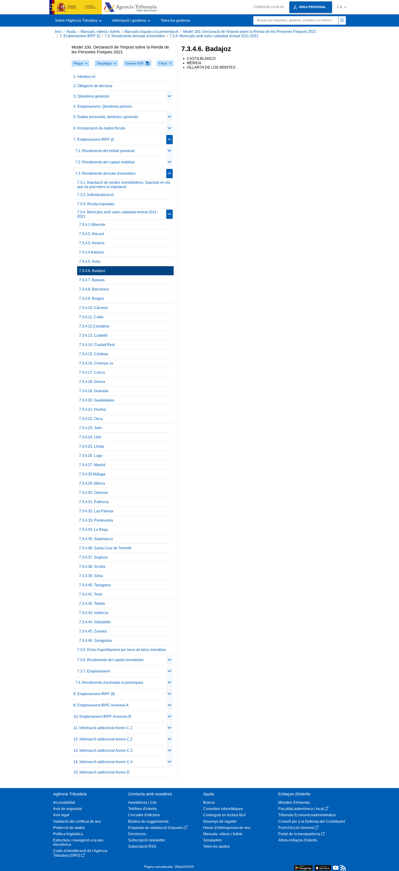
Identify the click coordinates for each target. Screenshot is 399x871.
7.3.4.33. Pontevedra (96, 520)
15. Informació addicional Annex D (101, 772)
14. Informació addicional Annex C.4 (103, 762)
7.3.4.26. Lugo (90, 456)
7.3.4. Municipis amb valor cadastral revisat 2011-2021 (213, 36)
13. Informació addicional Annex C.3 (103, 750)
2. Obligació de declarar (92, 86)
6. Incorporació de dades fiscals (99, 128)
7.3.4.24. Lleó (90, 437)
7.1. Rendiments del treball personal (104, 151)
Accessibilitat (64, 802)
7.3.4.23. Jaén (90, 428)
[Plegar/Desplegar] (169, 96)
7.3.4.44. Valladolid (94, 622)
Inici (58, 32)
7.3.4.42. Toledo (92, 603)
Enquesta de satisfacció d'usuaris (155, 828)
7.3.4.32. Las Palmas (96, 511)
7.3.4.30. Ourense (93, 493)
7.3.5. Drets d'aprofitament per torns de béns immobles (121, 650)
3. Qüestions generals (91, 96)
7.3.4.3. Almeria (91, 243)
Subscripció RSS (142, 846)
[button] (342, 7)
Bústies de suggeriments (148, 821)
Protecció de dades (69, 828)
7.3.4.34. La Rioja (93, 530)
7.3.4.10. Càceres (93, 308)
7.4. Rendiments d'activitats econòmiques (109, 683)
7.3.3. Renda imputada (95, 204)
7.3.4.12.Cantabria (94, 326)
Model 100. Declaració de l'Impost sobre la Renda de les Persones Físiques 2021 (249, 32)
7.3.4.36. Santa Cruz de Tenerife (105, 548)
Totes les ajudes (216, 846)
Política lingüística (68, 834)
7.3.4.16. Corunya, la (96, 363)
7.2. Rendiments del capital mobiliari (105, 162)
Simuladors (212, 840)
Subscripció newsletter (146, 840)
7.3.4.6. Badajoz (92, 271)
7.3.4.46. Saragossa (95, 640)
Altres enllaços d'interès (297, 840)
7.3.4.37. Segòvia (93, 557)
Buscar (209, 802)
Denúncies (137, 834)
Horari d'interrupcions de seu (226, 828)
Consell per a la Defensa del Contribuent (311, 821)
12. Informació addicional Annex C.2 (103, 739)
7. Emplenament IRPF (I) (80, 36)
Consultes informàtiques (223, 809)
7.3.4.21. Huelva (92, 409)
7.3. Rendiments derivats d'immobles (135, 36)
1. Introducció (84, 77)
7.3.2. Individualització (95, 195)
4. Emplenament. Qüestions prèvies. (103, 106)
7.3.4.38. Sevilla (92, 566)
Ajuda (71, 32)
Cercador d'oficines (144, 815)
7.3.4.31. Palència (94, 502)
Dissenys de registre (220, 821)
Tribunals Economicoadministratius (307, 815)
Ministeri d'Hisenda (294, 802)
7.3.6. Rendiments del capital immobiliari (110, 660)
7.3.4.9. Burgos (91, 298)
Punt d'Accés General (296, 828)
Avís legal (61, 815)
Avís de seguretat (67, 809)
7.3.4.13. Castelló (93, 335)
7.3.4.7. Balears (92, 280)
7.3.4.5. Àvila (89, 261)
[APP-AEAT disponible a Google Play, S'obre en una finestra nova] (303, 867)
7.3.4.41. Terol (90, 594)
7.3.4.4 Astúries (91, 252)
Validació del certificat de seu (77, 821)
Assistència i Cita (142, 802)
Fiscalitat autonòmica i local (301, 809)
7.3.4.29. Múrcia (92, 483)
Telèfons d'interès (142, 809)
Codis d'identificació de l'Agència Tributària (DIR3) (80, 853)
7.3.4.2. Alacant (91, 234)
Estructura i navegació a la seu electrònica (78, 842)
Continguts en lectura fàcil (224, 815)
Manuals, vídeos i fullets (100, 32)
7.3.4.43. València (93, 613)
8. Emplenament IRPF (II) (94, 694)
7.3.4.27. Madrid (92, 465)
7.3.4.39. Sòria (91, 576)
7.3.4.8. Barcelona (94, 289)
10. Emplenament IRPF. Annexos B (102, 716)
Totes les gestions (175, 20)
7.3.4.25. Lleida (91, 446)
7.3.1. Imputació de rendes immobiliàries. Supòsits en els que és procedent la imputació (123, 184)
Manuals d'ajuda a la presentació (151, 32)
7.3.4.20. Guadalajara (96, 400)
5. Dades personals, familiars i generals (105, 117)
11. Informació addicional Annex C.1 (102, 728)
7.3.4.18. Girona (92, 382)
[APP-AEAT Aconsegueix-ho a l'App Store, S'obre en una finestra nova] (322, 867)
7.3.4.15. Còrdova (93, 354)
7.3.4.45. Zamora (93, 631)
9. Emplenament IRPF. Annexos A (101, 705)
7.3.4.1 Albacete (92, 224)
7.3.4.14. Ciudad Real (97, 345)
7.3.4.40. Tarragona (95, 585)
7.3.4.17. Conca (92, 372)
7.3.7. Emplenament (93, 671)
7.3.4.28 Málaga (92, 474)
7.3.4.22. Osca (91, 419)
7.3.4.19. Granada (93, 391)
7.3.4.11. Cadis (91, 317)
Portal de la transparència (299, 834)
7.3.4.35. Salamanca (96, 539)
